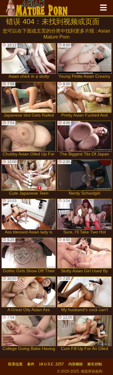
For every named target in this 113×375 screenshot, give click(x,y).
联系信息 (15, 364)
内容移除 (75, 364)
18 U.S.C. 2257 (51, 364)
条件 (30, 364)
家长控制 (94, 364)
